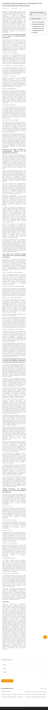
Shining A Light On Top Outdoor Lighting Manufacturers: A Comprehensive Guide (36, 691)
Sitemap (24, 708)
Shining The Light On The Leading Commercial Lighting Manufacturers (13, 694)
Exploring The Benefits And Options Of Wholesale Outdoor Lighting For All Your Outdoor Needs (13, 697)
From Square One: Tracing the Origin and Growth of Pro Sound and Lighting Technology (38, 26)
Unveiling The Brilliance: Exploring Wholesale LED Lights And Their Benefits (36, 697)
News (45, 688)
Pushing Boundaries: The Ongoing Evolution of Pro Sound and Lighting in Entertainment (38, 30)
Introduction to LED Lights (7, 691)
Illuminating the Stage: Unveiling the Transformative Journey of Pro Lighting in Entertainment (38, 24)
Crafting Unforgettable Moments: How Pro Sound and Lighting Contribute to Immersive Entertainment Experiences (38, 28)
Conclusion (35, 32)
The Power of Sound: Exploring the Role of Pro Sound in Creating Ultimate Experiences (38, 22)
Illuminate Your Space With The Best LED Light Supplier (36, 694)
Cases (42, 688)
